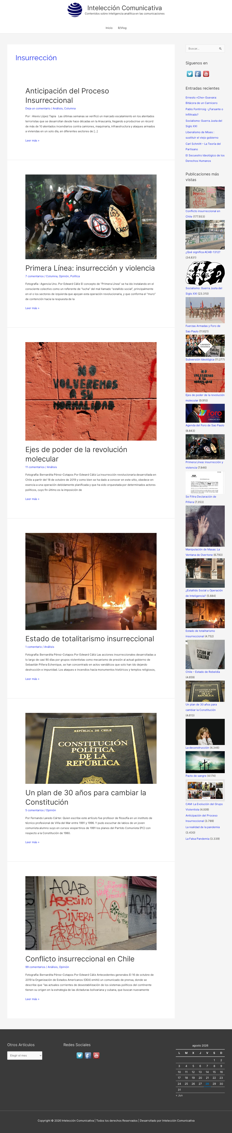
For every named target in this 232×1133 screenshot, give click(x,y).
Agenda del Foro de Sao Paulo (205, 425)
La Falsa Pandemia (197, 838)
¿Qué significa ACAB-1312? (203, 252)
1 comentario (33, 646)
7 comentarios (34, 276)
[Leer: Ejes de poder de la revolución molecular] (91, 391)
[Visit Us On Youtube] (206, 73)
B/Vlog (122, 28)
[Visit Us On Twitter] (190, 73)
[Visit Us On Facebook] (198, 73)
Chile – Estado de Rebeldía (203, 672)
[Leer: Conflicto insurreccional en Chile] (91, 913)
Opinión (64, 276)
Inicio (109, 28)
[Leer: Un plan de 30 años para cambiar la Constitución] (91, 748)
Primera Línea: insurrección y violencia (90, 268)
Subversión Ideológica (200, 359)
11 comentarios (35, 467)
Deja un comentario (37, 108)
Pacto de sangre (196, 775)
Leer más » (32, 140)
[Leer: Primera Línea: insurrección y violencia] (91, 216)
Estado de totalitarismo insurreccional (89, 638)
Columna (70, 108)
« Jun (179, 1095)
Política (75, 276)
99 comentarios (35, 967)
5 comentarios (34, 810)
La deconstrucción (197, 747)
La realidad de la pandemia (203, 827)
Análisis (58, 108)
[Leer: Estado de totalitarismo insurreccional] (91, 581)
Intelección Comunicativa (124, 8)
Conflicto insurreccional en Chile (79, 958)
